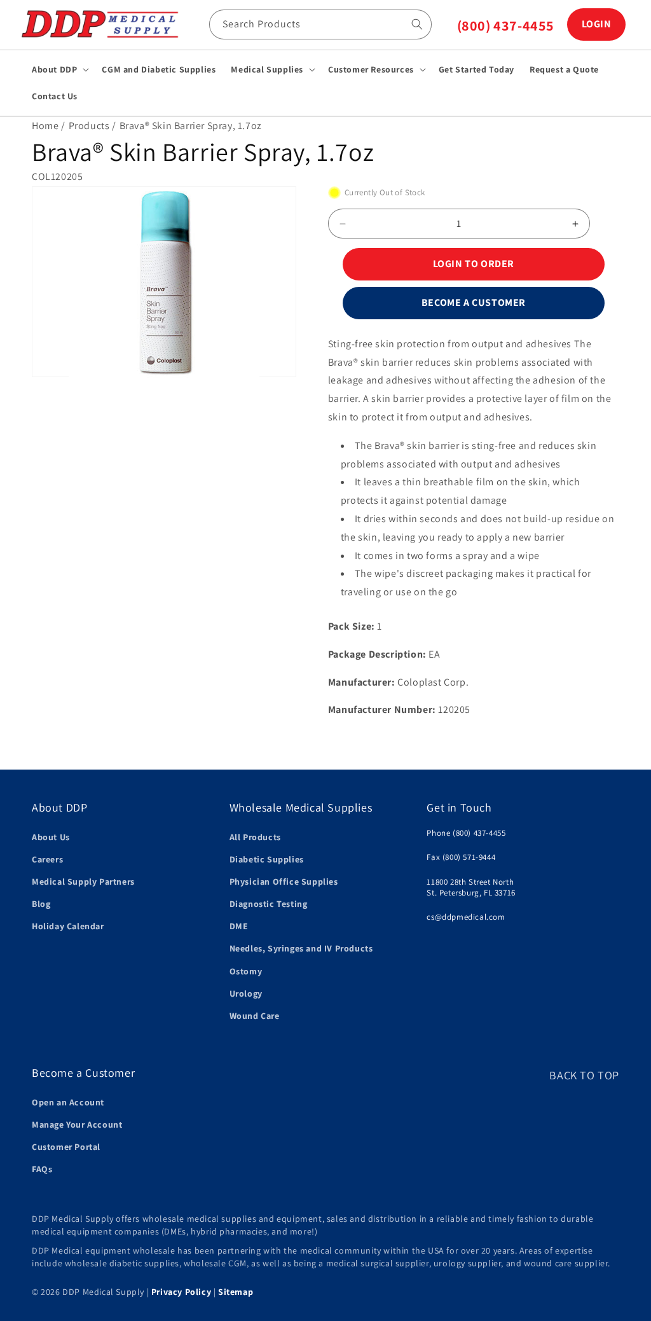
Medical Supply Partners (83, 881)
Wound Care (255, 1015)
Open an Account (68, 1102)
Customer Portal (66, 1146)
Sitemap (235, 1291)
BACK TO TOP (584, 1075)
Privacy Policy (181, 1291)
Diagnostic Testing (269, 903)
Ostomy (246, 971)
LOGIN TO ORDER (473, 263)
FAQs (42, 1169)
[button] (59, 69)
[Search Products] (417, 24)
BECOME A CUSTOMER (473, 302)
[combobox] (320, 24)
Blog (41, 903)
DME (239, 926)
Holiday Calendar (68, 926)
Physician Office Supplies (284, 881)
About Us (51, 837)
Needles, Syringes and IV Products (301, 948)
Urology (246, 993)
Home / (48, 125)
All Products (255, 837)
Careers (47, 859)
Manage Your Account (77, 1124)
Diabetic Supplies (267, 859)
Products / (92, 125)
